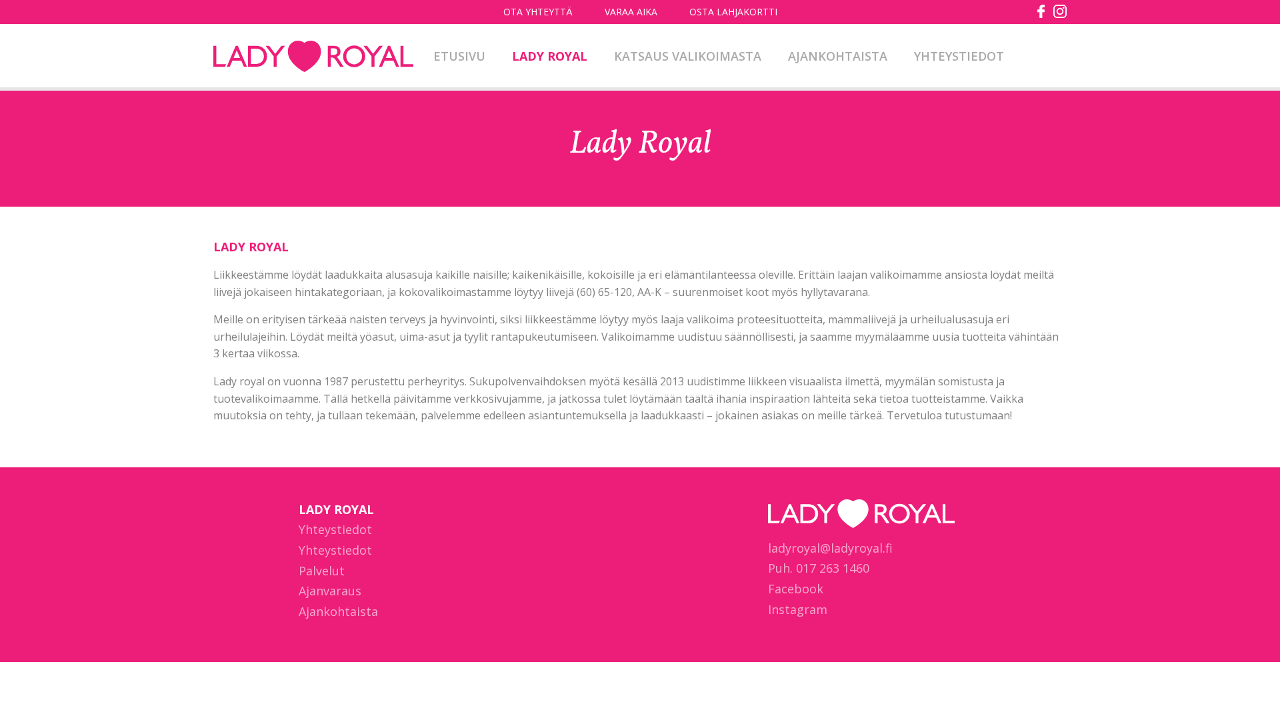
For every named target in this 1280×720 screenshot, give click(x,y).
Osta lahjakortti (733, 11)
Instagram (797, 609)
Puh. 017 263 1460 (818, 568)
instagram (1060, 11)
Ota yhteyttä (538, 11)
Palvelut (322, 571)
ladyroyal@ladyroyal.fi (830, 548)
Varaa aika (631, 11)
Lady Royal (313, 57)
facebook (1041, 11)
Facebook (795, 589)
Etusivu (459, 56)
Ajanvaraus (330, 591)
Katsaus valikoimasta (687, 56)
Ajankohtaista (837, 56)
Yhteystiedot (959, 56)
